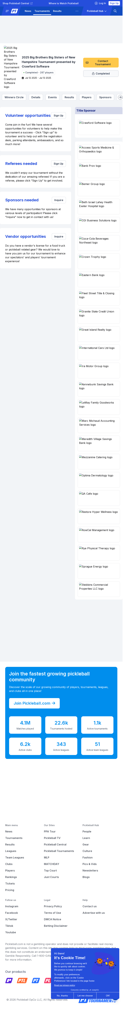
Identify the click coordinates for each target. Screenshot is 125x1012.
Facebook (11, 912)
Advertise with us (94, 912)
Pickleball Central (55, 844)
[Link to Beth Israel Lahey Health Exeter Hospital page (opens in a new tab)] (99, 206)
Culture (87, 851)
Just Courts (51, 877)
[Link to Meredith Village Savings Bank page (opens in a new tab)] (99, 443)
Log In (102, 3)
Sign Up (114, 3)
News (28, 11)
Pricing (9, 890)
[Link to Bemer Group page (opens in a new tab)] (99, 188)
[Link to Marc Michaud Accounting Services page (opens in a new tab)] (99, 425)
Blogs (86, 877)
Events (52, 97)
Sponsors (105, 97)
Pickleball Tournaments (59, 851)
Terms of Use (52, 912)
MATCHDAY (51, 864)
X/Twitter (11, 919)
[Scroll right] (120, 97)
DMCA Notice (52, 919)
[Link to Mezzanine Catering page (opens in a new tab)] (99, 461)
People (87, 831)
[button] (12, 11)
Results (57, 11)
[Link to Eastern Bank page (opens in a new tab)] (99, 279)
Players (86, 97)
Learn (86, 838)
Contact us (90, 906)
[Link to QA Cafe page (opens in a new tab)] (99, 498)
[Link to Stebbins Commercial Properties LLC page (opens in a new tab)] (99, 589)
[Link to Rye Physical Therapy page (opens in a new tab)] (99, 552)
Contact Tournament (103, 62)
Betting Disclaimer (56, 925)
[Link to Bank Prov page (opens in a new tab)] (99, 170)
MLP (46, 857)
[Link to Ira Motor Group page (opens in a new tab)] (99, 370)
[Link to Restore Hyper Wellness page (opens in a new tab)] (99, 516)
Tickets (10, 883)
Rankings (11, 877)
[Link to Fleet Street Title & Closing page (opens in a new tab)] (99, 297)
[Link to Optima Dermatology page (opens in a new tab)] (99, 480)
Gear (86, 844)
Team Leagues (14, 857)
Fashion (88, 857)
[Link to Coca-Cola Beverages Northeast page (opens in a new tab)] (99, 243)
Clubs (9, 864)
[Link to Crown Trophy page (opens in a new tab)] (99, 261)
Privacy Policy (53, 906)
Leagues (70, 11)
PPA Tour (50, 831)
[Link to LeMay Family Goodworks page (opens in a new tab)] (99, 407)
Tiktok (9, 925)
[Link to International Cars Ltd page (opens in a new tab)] (99, 352)
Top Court (50, 870)
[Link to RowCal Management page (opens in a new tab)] (99, 534)
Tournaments (42, 11)
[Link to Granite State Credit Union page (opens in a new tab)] (99, 316)
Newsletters (90, 870)
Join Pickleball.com (32, 703)
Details (35, 97)
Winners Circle (14, 97)
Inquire (58, 200)
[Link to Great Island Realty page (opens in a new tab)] (99, 334)
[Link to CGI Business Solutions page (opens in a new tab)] (99, 225)
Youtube (10, 932)
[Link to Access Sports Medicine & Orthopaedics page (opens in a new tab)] (99, 152)
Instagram (11, 906)
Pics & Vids (90, 864)
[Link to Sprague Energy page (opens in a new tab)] (99, 571)
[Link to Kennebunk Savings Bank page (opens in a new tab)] (99, 389)
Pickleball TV (52, 838)
